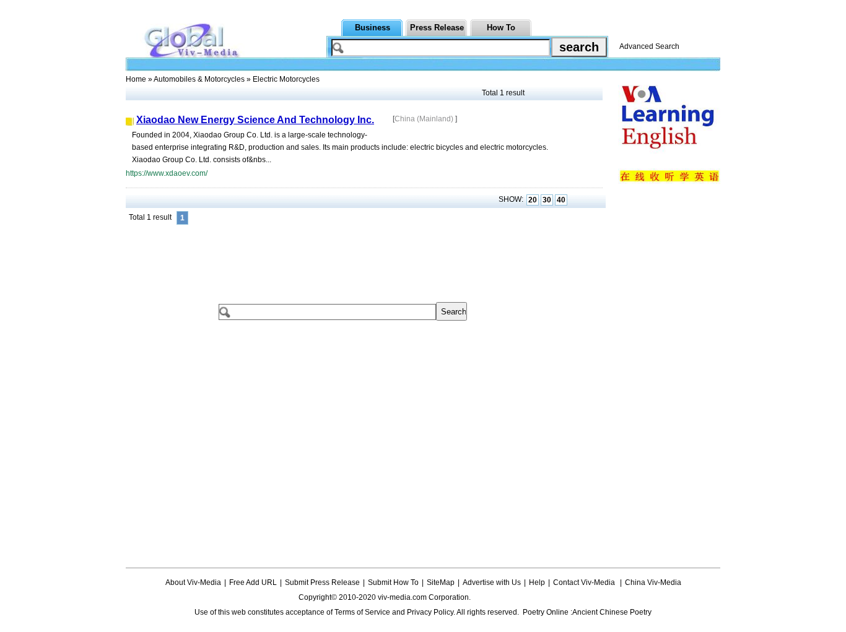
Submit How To (393, 582)
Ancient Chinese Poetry (612, 612)
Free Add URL (253, 582)
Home (136, 79)
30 (547, 200)
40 (561, 200)
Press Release (437, 27)
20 (532, 200)
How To (501, 27)
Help (537, 582)
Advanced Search (649, 46)
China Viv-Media (653, 582)
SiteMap (441, 582)
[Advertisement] (351, 256)
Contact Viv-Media (585, 582)
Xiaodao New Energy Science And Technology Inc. (255, 120)
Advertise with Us (492, 582)
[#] (509, 597)
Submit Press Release (322, 582)
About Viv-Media (193, 582)
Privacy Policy (430, 612)
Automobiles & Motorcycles (199, 79)
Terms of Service (362, 612)
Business (372, 27)
